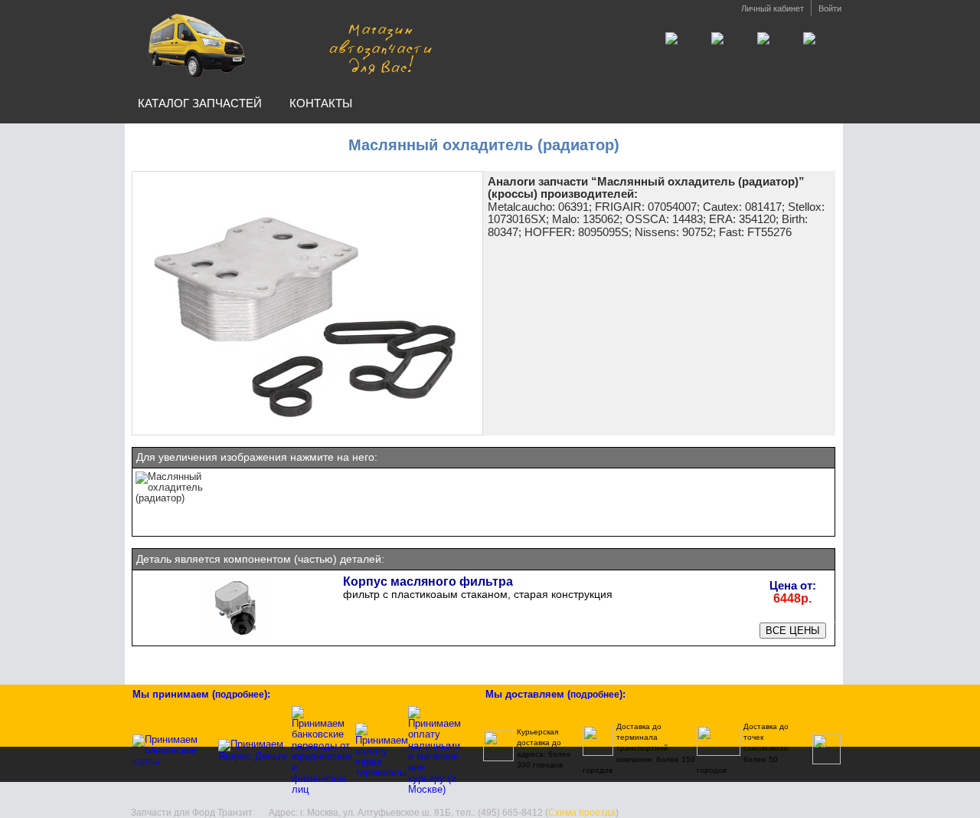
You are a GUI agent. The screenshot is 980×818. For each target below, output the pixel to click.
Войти (829, 8)
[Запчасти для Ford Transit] (285, 44)
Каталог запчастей (200, 103)
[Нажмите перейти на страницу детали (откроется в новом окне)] (237, 637)
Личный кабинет (772, 8)
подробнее (239, 694)
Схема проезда (582, 812)
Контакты (320, 103)
